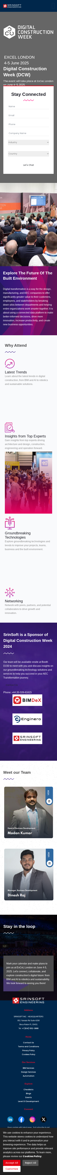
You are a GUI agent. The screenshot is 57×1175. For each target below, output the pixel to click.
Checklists (28, 1089)
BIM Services (28, 1068)
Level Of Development (28, 1101)
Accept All (11, 1163)
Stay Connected (28, 942)
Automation (28, 1076)
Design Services (28, 1072)
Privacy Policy (28, 1050)
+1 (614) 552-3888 (30, 1028)
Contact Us (12, 685)
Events (28, 1097)
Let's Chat (28, 165)
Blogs (28, 1093)
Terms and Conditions (28, 1046)
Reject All (30, 1163)
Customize (11, 1169)
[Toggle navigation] (53, 6)
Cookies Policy (28, 1054)
